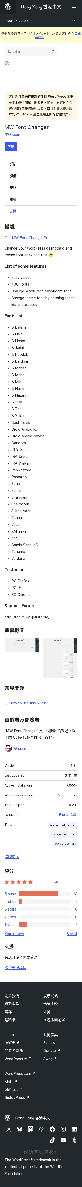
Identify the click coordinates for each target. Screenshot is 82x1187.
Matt (11, 1081)
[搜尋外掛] (52, 51)
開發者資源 (14, 1050)
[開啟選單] (74, 7)
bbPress (14, 1089)
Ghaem (14, 134)
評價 (13, 176)
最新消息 (12, 1003)
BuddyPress (17, 1097)
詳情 (13, 164)
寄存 (8, 1012)
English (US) (68, 814)
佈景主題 (50, 1003)
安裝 (13, 187)
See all (72, 933)
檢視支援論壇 (15, 967)
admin (54, 825)
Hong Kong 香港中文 (32, 1118)
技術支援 (12, 1042)
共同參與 (50, 1034)
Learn (9, 1034)
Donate (51, 1050)
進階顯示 (12, 856)
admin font (69, 825)
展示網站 (50, 995)
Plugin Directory (17, 20)
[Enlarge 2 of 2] (71, 644)
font (73, 834)
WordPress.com (20, 1073)
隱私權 (10, 1019)
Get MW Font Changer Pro (27, 237)
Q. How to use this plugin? (26, 703)
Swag (50, 1058)
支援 (12, 211)
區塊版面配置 (54, 1019)
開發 (13, 199)
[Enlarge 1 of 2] (33, 644)
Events (49, 1042)
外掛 (47, 1012)
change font (59, 834)
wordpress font (65, 843)
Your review (14, 933)
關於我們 (12, 995)
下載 (11, 147)
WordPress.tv (18, 1058)
